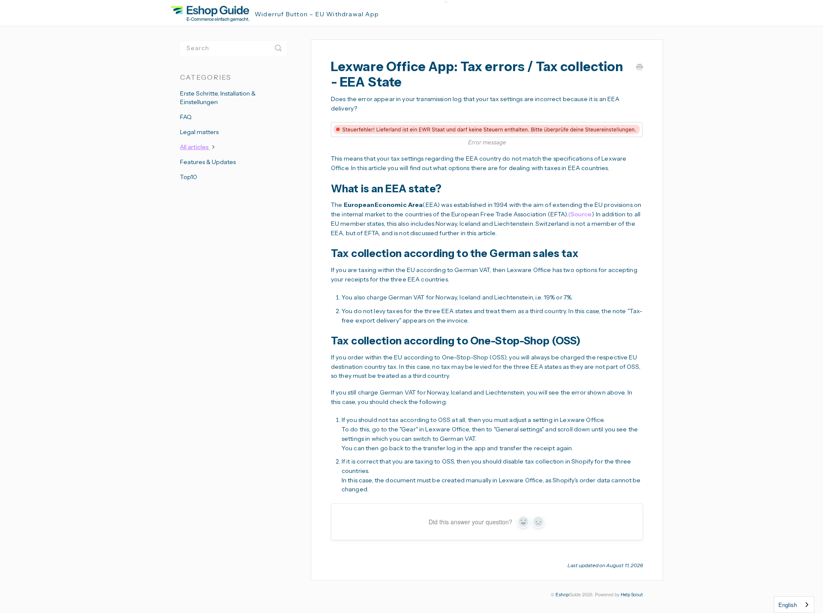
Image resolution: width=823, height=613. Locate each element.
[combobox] (794, 604)
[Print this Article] (639, 68)
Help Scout (632, 595)
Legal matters (199, 132)
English (787, 605)
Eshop (562, 595)
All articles (195, 147)
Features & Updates (208, 162)
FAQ (186, 117)
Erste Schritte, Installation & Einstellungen (217, 98)
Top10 (188, 177)
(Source (580, 214)
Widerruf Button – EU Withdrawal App (317, 14)
